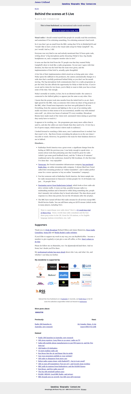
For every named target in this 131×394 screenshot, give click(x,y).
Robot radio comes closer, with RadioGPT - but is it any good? (61, 360)
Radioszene (83, 301)
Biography (75, 4)
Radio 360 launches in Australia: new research (55, 337)
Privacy (83, 389)
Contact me (91, 4)
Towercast (42, 164)
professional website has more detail (51, 251)
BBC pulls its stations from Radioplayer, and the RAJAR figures (61, 366)
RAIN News (82, 298)
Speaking (66, 4)
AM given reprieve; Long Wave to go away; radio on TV (59, 339)
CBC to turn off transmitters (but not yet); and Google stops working (64, 363)
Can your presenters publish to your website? (55, 355)
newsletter (39, 312)
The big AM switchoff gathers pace (51, 371)
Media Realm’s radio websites (66, 232)
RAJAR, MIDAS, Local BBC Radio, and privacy (55, 373)
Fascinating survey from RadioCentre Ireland (55, 185)
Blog (83, 4)
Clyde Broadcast (51, 229)
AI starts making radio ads (48, 350)
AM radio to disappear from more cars (52, 358)
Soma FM (47, 232)
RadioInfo (64, 298)
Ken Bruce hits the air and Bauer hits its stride (55, 353)
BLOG (37, 9)
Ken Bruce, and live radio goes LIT (51, 368)
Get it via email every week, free (65, 30)
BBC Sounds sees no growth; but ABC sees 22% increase (59, 376)
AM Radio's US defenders (47, 347)
